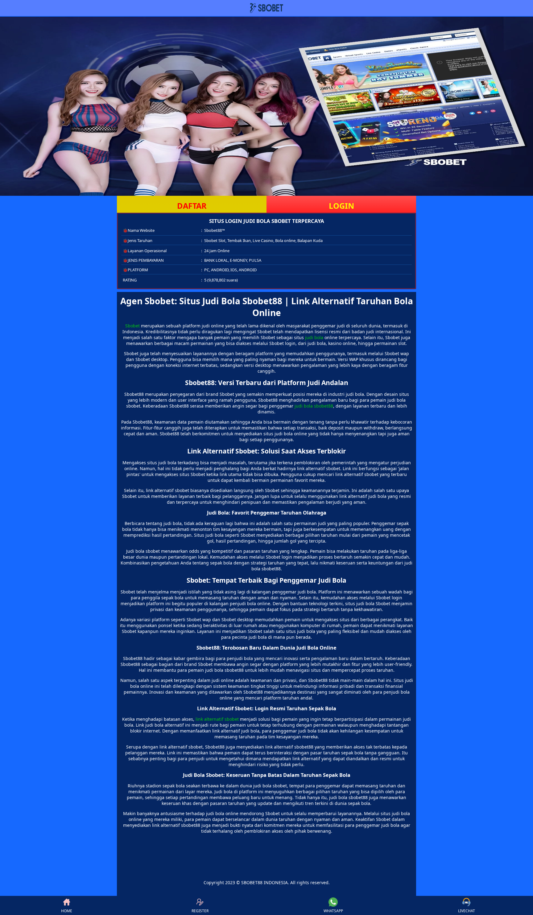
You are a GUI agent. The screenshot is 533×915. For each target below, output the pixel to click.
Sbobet (132, 326)
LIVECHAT (466, 910)
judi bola (314, 337)
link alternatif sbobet (217, 719)
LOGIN (341, 205)
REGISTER (200, 910)
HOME (66, 910)
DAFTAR (192, 205)
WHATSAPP (333, 910)
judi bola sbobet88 (314, 406)
